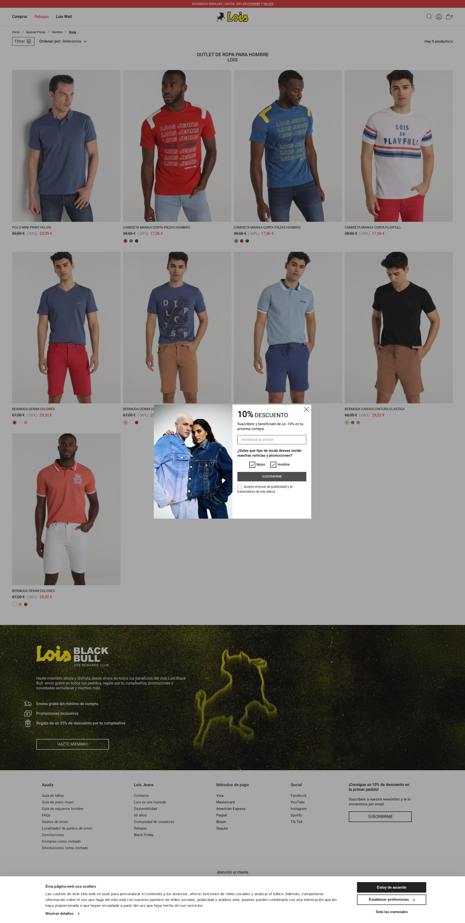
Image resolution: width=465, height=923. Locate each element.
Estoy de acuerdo (391, 887)
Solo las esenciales (392, 912)
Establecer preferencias (389, 899)
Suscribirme (272, 476)
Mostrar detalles (59, 913)
